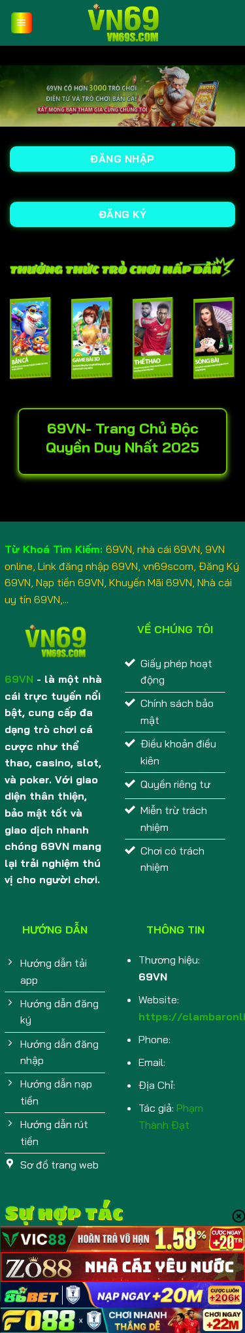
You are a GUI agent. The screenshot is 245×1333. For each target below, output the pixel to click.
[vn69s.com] (122, 23)
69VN (19, 678)
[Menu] (22, 23)
